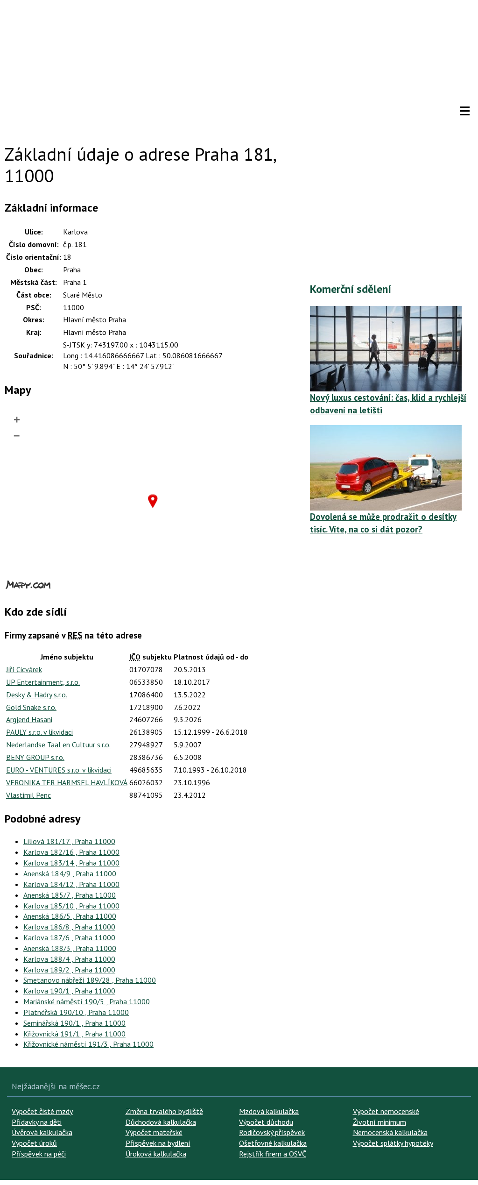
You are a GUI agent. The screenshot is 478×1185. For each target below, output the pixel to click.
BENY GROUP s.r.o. (35, 757)
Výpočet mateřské (154, 1132)
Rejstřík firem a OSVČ (272, 1153)
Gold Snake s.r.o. (31, 707)
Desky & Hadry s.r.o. (36, 694)
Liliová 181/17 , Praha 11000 (69, 841)
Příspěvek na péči (39, 1153)
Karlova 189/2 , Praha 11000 (69, 969)
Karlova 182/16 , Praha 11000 (71, 852)
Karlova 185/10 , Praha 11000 (71, 905)
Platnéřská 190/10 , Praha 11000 (76, 1012)
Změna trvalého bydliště (164, 1111)
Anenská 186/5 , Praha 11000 (69, 916)
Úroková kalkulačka (156, 1153)
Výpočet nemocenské (386, 1111)
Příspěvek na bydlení (158, 1143)
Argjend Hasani (29, 719)
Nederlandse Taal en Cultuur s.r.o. (58, 744)
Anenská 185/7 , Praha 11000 (69, 895)
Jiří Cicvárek (24, 669)
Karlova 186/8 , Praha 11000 (69, 926)
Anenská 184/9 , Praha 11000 (69, 873)
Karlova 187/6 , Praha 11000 (69, 937)
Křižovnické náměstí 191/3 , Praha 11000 (88, 1044)
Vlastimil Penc (28, 795)
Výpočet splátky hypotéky (393, 1143)
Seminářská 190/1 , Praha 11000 (74, 1023)
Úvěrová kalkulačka (42, 1132)
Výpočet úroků (34, 1143)
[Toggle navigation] (465, 111)
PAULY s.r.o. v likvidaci (39, 732)
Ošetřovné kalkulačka (273, 1143)
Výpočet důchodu (266, 1122)
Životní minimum (379, 1122)
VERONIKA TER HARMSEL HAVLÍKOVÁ (66, 782)
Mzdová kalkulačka (269, 1111)
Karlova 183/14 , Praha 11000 (71, 862)
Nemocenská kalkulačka (390, 1132)
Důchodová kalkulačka (161, 1122)
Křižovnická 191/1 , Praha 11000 (74, 1033)
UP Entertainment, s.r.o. (43, 682)
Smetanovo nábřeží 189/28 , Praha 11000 (89, 980)
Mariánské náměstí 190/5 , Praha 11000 (86, 1001)
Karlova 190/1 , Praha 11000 (69, 990)
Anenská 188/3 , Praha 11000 (69, 948)
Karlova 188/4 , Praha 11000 (69, 959)
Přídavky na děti (37, 1122)
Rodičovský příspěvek (272, 1132)
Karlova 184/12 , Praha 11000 (71, 884)
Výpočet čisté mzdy (42, 1111)
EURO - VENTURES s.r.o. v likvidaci (59, 769)
